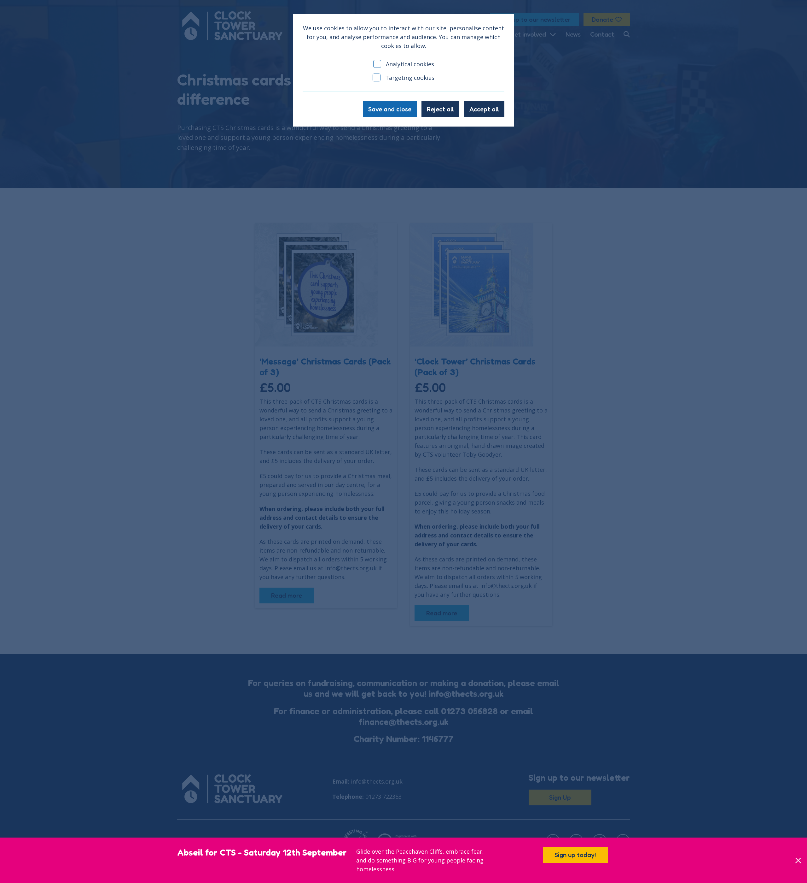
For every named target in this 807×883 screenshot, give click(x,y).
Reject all (440, 109)
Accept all (484, 109)
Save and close (389, 109)
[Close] (798, 860)
